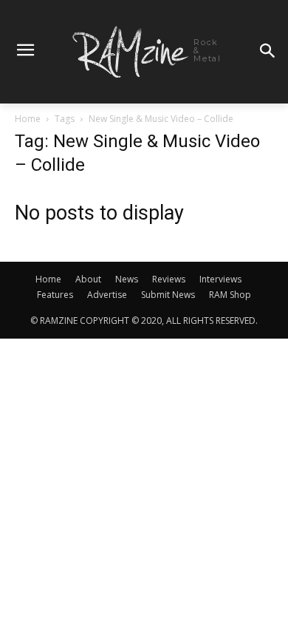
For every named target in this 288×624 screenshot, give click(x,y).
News (126, 279)
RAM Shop (230, 294)
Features (55, 294)
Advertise (107, 294)
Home (28, 118)
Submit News (168, 294)
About (88, 279)
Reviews (168, 279)
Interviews (220, 279)
